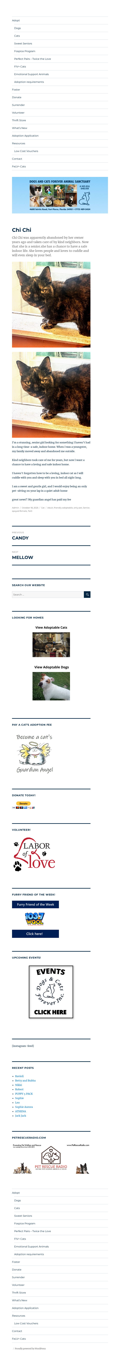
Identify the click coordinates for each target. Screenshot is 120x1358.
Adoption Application (25, 135)
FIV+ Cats (20, 66)
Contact (17, 158)
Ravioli (19, 1076)
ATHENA (20, 1111)
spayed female (19, 511)
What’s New (19, 128)
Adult (50, 507)
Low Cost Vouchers (26, 151)
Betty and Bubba (25, 1080)
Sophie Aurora (24, 1106)
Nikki (18, 1085)
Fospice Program (24, 51)
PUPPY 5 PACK (24, 1093)
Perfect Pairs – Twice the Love (32, 58)
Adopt (16, 20)
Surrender (18, 105)
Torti (30, 511)
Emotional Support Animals (31, 74)
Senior (86, 507)
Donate (16, 97)
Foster (16, 89)
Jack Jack (20, 1115)
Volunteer (18, 112)
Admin (15, 507)
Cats (17, 35)
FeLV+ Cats (19, 166)
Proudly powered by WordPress (30, 1348)
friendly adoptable (63, 507)
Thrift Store (19, 120)
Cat (43, 507)
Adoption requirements (29, 81)
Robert (19, 1089)
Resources (18, 143)
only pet (78, 507)
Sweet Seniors (23, 43)
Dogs (17, 28)
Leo (17, 1102)
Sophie (19, 1098)
